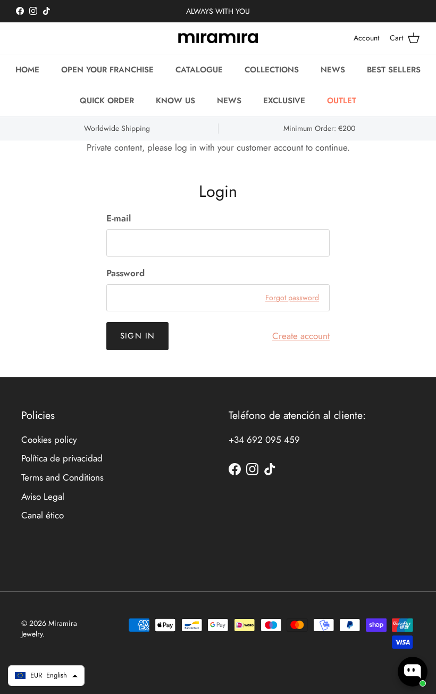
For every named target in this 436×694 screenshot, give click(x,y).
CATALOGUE (199, 70)
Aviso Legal (42, 496)
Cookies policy (49, 439)
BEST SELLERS (394, 70)
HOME (27, 70)
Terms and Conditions (62, 477)
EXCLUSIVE (284, 100)
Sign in (137, 336)
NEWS (333, 70)
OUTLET (341, 100)
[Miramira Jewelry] (218, 38)
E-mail (118, 218)
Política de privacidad (62, 458)
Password (125, 273)
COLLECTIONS (272, 70)
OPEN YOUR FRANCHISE (107, 70)
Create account (301, 335)
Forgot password (292, 297)
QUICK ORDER (107, 100)
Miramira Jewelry (49, 628)
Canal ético (42, 515)
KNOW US (175, 100)
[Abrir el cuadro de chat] (412, 672)
